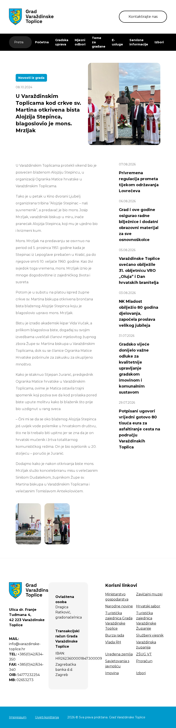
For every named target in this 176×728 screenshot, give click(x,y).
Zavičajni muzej (149, 594)
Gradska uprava (61, 42)
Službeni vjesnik (150, 635)
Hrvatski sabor (148, 606)
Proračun (144, 661)
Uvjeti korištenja (47, 717)
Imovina (112, 673)
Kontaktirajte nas (143, 17)
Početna (42, 42)
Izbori (159, 42)
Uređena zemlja (119, 654)
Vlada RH (113, 642)
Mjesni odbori (80, 42)
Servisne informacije (138, 42)
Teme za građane (98, 42)
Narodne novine (119, 606)
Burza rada (114, 635)
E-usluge (117, 42)
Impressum (17, 717)
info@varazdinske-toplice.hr (25, 644)
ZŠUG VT (144, 654)
